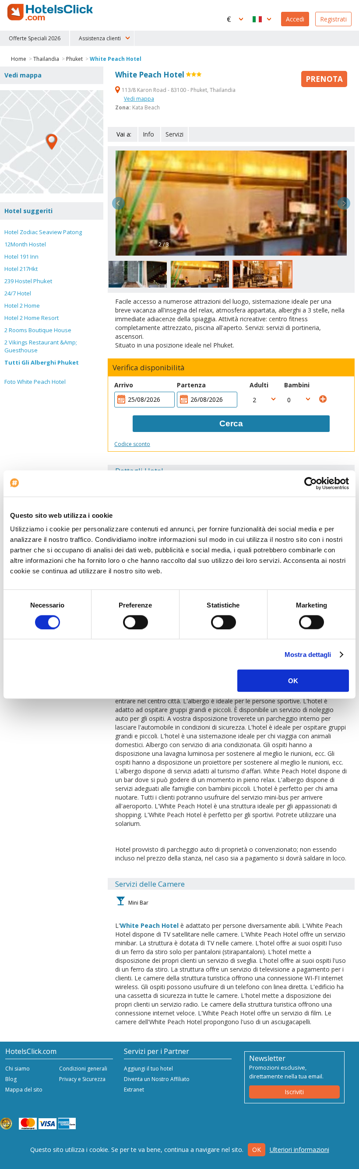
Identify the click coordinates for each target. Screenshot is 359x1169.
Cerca (231, 423)
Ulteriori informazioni (299, 1149)
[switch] (135, 622)
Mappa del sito (23, 1089)
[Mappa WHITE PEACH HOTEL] (51, 141)
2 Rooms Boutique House (37, 330)
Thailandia (46, 59)
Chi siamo (17, 1068)
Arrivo (123, 385)
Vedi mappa (139, 98)
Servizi (174, 134)
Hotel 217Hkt (21, 269)
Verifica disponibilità (149, 367)
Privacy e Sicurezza (82, 1079)
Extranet (134, 1089)
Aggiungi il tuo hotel (148, 1068)
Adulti (259, 385)
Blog (11, 1079)
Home (18, 59)
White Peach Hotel (115, 59)
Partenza (191, 385)
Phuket (74, 59)
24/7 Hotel (17, 293)
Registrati (333, 19)
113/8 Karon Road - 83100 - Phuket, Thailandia (178, 90)
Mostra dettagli (308, 654)
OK (293, 681)
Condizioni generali (83, 1068)
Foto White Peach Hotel (35, 382)
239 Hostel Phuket (28, 281)
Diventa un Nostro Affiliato (157, 1079)
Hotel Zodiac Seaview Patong (43, 232)
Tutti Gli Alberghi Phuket (41, 362)
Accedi (295, 19)
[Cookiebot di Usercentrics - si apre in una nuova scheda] (310, 483)
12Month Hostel (25, 244)
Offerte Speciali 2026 (34, 38)
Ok (256, 1149)
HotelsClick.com (51, 12)
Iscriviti (294, 1092)
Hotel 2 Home (22, 305)
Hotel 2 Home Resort (31, 318)
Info (148, 134)
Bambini (297, 385)
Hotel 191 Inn (21, 256)
